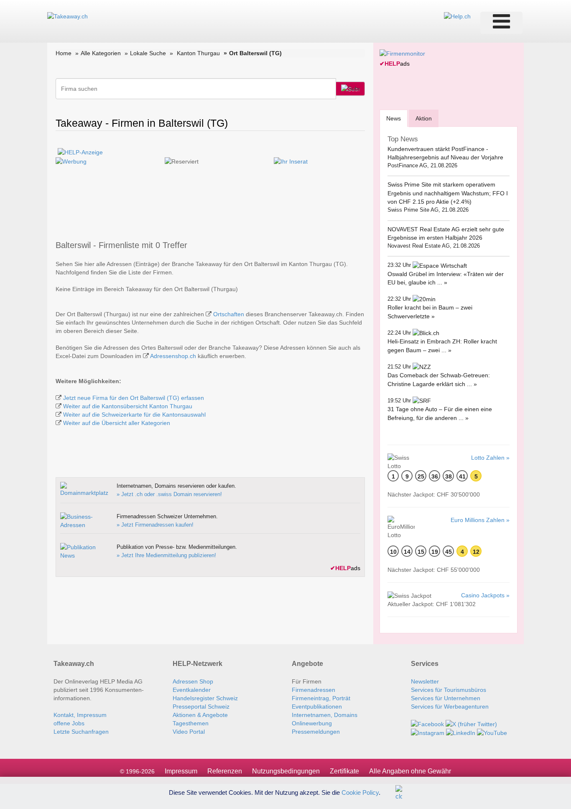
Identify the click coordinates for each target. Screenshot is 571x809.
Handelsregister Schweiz (205, 698)
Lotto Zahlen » (490, 457)
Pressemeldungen (316, 731)
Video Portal (189, 731)
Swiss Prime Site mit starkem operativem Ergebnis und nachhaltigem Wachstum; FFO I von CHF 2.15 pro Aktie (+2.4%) (447, 193)
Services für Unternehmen (445, 698)
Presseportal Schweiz (201, 706)
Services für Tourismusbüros (448, 689)
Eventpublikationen (317, 706)
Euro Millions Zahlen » (480, 520)
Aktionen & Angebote (200, 715)
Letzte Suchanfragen (81, 731)
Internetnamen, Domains (324, 715)
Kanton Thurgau (198, 53)
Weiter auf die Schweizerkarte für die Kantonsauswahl (134, 414)
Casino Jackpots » (485, 595)
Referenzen (224, 771)
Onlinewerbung (312, 723)
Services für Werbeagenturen (450, 706)
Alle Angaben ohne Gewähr (410, 771)
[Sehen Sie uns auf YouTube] (492, 732)
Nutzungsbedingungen (286, 771)
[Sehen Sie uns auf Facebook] (427, 723)
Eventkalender (192, 689)
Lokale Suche (148, 53)
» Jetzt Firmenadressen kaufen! (155, 525)
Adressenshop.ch (173, 356)
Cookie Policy (360, 792)
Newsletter (425, 681)
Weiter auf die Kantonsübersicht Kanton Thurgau (127, 406)
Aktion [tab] (424, 118)
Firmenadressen (313, 689)
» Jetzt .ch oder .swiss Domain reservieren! (169, 494)
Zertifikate (344, 771)
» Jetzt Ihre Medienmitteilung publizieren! (166, 555)
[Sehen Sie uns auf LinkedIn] (460, 732)
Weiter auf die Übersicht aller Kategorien (116, 423)
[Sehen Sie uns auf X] (471, 723)
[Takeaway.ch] (67, 16)
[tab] (394, 118)
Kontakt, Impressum (80, 715)
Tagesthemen (191, 723)
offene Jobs (69, 723)
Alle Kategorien (101, 53)
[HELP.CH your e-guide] (457, 16)
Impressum (181, 771)
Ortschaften (228, 314)
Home (63, 53)
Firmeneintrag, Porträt (321, 698)
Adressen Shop (193, 681)
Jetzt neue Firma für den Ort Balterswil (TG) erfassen (133, 397)
